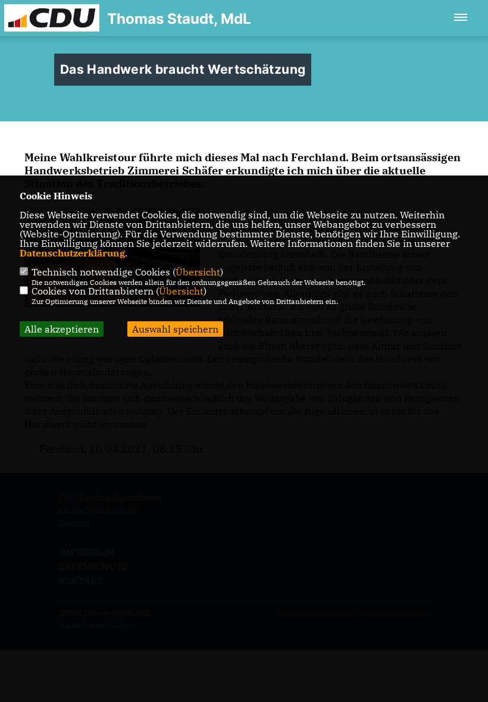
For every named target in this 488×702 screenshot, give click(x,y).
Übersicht (198, 272)
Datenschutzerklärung (72, 253)
